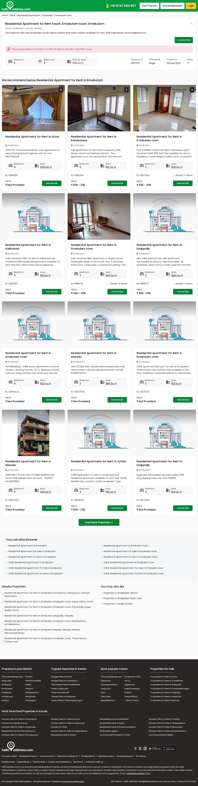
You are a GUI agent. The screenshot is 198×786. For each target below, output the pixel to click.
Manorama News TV (68, 756)
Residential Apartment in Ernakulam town (126, 545)
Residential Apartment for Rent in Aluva (32, 136)
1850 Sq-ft (111, 383)
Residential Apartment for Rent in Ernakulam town (159, 138)
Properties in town (122, 598)
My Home (78, 761)
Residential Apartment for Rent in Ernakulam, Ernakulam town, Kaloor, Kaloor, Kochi (48, 601)
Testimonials (39, 761)
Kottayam (7, 684)
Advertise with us (94, 761)
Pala (103, 692)
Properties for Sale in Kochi (163, 676)
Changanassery (109, 684)
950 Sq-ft (111, 491)
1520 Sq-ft (45, 383)
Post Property (149, 5)
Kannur (5, 700)
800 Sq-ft (176, 491)
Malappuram (32, 692)
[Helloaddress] (16, 5)
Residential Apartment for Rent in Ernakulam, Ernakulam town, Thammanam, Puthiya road (46, 640)
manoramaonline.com (73, 781)
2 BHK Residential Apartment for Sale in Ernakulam (35, 568)
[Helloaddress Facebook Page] (135, 749)
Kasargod (31, 700)
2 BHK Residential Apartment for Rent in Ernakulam (36, 573)
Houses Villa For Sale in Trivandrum (19, 719)
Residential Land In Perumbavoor (18, 731)
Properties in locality (118, 603)
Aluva (127, 680)
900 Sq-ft (45, 275)
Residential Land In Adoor (63, 734)
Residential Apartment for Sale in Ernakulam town (130, 551)
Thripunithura (131, 696)
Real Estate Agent (108, 731)
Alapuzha (6, 680)
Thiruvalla (105, 696)
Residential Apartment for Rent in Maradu (93, 355)
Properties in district (120, 592)
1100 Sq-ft (111, 167)
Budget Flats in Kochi (61, 676)
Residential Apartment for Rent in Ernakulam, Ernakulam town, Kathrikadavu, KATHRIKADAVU (45, 623)
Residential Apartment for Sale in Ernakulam (32, 551)
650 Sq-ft (176, 383)
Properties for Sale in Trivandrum (166, 680)
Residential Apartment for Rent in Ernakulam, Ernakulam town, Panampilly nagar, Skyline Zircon (47, 608)
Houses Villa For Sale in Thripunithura (167, 723)
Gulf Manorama (106, 756)
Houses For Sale (59, 727)
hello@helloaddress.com (138, 773)
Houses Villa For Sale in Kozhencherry (167, 731)
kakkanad (130, 684)
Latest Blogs (23, 761)
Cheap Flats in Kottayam (63, 696)
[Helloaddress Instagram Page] (145, 749)
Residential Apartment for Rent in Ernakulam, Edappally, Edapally (38, 615)
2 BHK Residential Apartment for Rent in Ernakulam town (134, 573)
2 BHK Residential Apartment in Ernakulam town (129, 562)
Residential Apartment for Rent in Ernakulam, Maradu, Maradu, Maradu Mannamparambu (42, 631)
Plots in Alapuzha (59, 688)
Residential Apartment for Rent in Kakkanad (28, 246)
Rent (13, 15)
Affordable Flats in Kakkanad (65, 684)
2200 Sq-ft (177, 275)
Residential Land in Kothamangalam (118, 727)
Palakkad (6, 692)
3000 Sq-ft (46, 167)
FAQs (194, 781)
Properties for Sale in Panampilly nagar (169, 688)
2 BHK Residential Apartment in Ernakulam (31, 562)
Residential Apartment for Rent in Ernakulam (32, 556)
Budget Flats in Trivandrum (64, 680)
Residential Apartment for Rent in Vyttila (98, 461)
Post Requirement (172, 5)
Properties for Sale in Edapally (165, 692)
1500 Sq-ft (176, 167)
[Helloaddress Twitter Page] (140, 749)
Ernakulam (47, 15)
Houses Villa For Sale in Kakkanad (67, 723)
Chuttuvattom (88, 756)
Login (191, 5)
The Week (141, 756)
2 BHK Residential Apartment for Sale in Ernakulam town (133, 568)
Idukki (28, 684)
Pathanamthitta (33, 680)
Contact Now (184, 40)
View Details (52, 183)
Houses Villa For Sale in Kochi (65, 719)
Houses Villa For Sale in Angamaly (19, 727)
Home (5, 15)
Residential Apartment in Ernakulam (28, 545)
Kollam (29, 676)
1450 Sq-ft (45, 491)
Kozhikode (7, 696)
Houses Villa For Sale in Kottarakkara (69, 731)
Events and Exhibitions (59, 761)
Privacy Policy (170, 781)
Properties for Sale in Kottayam (165, 684)
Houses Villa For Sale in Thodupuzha (20, 734)
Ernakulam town (133, 676)
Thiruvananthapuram (12, 676)
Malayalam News (28, 756)
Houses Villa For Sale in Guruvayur (166, 727)
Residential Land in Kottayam (114, 719)
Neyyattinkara (108, 700)
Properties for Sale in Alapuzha (165, 696)
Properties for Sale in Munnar (164, 700)
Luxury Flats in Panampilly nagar (67, 700)
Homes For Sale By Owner (15, 723)
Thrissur (29, 688)
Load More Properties (97, 522)
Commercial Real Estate (161, 734)
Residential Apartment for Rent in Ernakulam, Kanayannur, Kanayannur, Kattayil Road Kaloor (47, 594)
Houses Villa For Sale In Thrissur (164, 719)
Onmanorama (47, 756)
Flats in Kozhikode (60, 692)
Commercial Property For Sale (115, 734)
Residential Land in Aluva (112, 723)
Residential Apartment (28, 15)
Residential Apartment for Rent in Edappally (159, 246)
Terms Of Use (184, 781)
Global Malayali (125, 756)
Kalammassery (132, 688)
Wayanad (30, 696)
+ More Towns (132, 700)
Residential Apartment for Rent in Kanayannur (93, 138)
